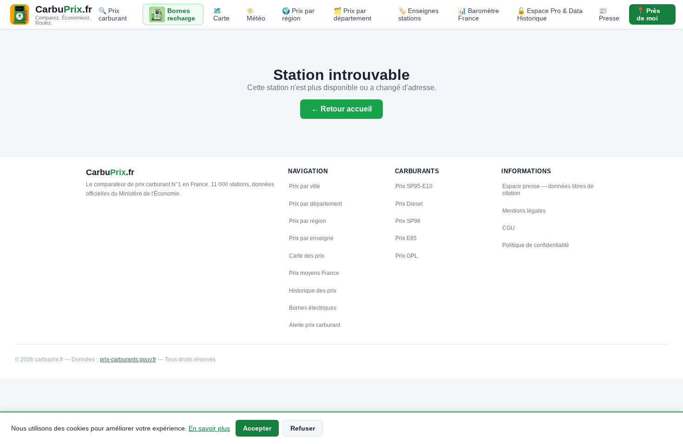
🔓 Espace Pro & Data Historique (550, 14)
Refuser (302, 428)
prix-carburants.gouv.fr (128, 359)
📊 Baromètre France (478, 14)
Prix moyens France (314, 273)
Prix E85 (406, 238)
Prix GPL (406, 256)
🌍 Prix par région (298, 14)
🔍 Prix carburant (113, 14)
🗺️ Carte (221, 14)
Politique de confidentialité (535, 245)
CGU (508, 228)
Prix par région (307, 221)
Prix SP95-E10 (414, 186)
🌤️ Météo (256, 14)
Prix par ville (304, 186)
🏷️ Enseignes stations (418, 14)
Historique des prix (312, 290)
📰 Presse (609, 14)
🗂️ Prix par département (352, 14)
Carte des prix (306, 256)
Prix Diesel (409, 204)
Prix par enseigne (311, 238)
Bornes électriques (312, 308)
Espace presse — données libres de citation (548, 189)
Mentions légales (523, 211)
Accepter (257, 428)
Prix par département (315, 204)
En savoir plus (209, 428)
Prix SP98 (407, 221)
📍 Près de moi (648, 14)
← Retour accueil (341, 109)
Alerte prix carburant (314, 325)
